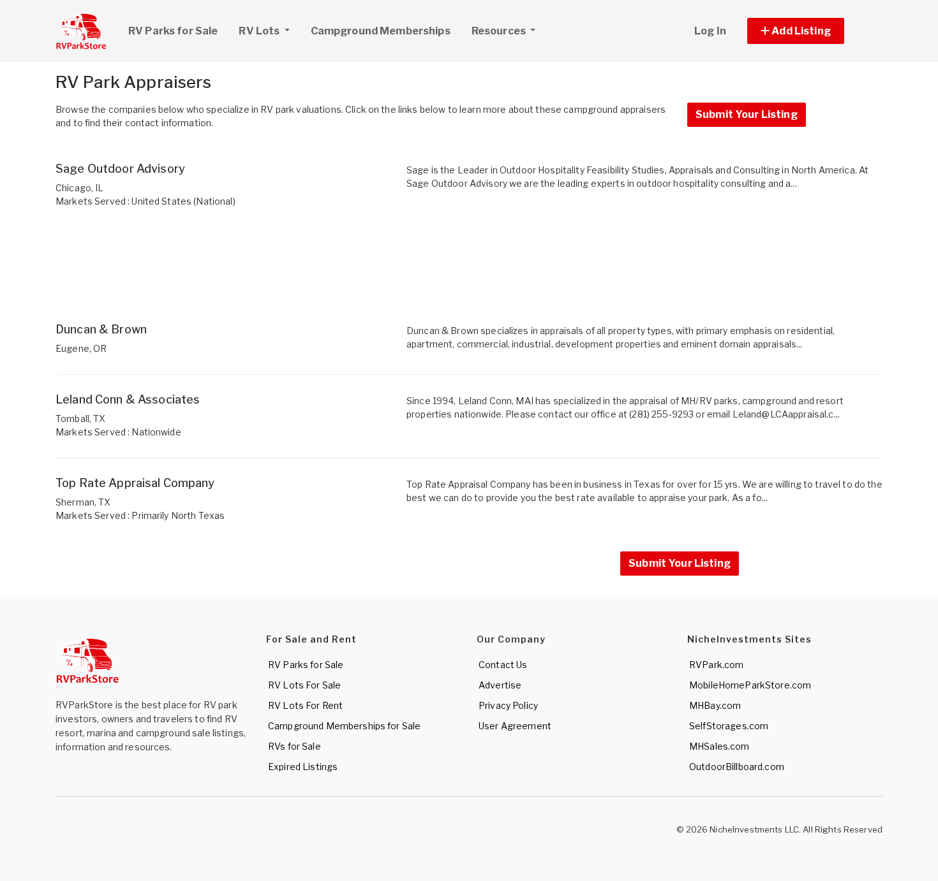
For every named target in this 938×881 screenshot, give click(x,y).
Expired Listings (303, 766)
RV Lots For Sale (304, 685)
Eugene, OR (81, 348)
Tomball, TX (81, 418)
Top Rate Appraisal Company (135, 483)
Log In (710, 31)
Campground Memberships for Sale (344, 725)
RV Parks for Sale (173, 31)
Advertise (500, 685)
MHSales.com (719, 746)
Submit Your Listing (747, 114)
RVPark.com (716, 664)
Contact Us (503, 664)
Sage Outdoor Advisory (120, 168)
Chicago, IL (80, 187)
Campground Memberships (380, 31)
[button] (810, 31)
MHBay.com (715, 705)
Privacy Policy (508, 705)
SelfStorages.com (728, 725)
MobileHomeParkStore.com (750, 685)
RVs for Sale (294, 746)
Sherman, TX (83, 502)
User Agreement (515, 725)
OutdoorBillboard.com (736, 766)
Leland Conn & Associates (128, 399)
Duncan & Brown (101, 329)
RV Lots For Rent (305, 705)
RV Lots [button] (260, 31)
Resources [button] (500, 31)
